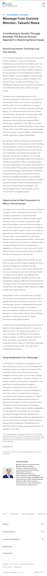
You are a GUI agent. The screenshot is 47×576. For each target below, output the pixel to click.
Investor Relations (11, 539)
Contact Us (7, 553)
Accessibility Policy (27, 564)
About (5, 524)
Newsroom (7, 546)
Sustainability (14, 514)
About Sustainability (27, 514)
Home (5, 514)
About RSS (18, 567)
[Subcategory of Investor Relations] (42, 539)
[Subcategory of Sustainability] (42, 532)
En (42, 572)
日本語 (37, 572)
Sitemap (6, 564)
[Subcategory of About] (42, 524)
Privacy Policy (7, 567)
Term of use (14, 564)
